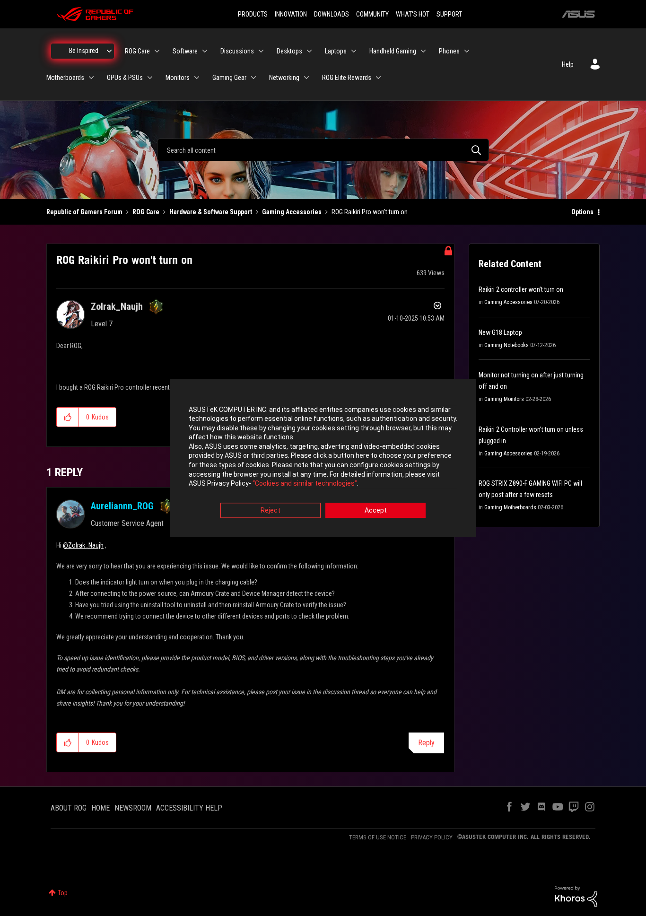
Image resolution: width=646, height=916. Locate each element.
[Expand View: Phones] (466, 51)
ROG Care (145, 212)
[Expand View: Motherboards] (91, 77)
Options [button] (582, 212)
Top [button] (63, 893)
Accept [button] (376, 510)
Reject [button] (270, 510)
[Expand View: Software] (205, 51)
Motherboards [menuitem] (65, 77)
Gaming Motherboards (510, 507)
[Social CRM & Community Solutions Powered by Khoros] (576, 895)
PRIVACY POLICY (432, 837)
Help (568, 64)
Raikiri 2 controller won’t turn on (521, 289)
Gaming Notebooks (506, 345)
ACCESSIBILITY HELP (189, 807)
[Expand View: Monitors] (196, 77)
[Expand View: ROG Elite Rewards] (378, 77)
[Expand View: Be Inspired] (109, 51)
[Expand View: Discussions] (261, 51)
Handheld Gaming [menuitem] (392, 51)
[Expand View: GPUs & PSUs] (150, 77)
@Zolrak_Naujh (83, 545)
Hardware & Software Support (210, 212)
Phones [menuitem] (449, 51)
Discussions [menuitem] (237, 51)
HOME (100, 807)
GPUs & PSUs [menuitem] (125, 77)
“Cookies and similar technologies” (305, 484)
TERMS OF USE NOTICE (377, 837)
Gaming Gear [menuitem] (229, 77)
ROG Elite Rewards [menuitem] (346, 77)
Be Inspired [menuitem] (83, 50)
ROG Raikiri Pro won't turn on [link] (370, 212)
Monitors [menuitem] (178, 77)
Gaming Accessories (292, 212)
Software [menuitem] (185, 51)
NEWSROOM (132, 807)
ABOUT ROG (69, 807)
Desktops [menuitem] (289, 51)
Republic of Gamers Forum (84, 212)
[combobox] (323, 150)
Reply (426, 742)
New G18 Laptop (500, 332)
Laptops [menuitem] (336, 51)
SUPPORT (449, 14)
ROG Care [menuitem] (137, 51)
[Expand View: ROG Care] (157, 51)
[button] (68, 417)
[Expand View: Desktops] (309, 51)
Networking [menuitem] (284, 77)
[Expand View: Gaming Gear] (253, 77)
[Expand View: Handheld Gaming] (423, 51)
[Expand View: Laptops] (353, 51)
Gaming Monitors (504, 399)
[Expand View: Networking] (306, 77)
